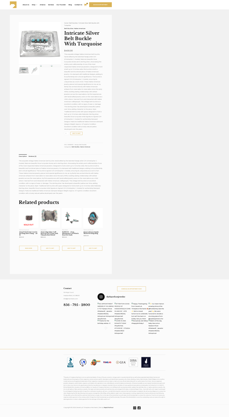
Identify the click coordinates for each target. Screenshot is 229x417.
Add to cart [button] (50, 248)
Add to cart (76, 133)
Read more (28, 248)
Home (66, 23)
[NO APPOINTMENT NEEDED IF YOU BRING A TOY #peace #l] (106, 311)
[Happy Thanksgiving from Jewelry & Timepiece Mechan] (139, 311)
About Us (26, 5)
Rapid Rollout (108, 407)
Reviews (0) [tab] (32, 156)
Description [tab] (23, 156)
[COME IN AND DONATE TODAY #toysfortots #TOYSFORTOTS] (122, 328)
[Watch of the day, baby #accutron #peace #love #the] (156, 328)
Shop (33, 5)
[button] (36, 4)
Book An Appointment (100, 4)
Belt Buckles (73, 23)
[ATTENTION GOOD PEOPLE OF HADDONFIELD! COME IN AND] (122, 311)
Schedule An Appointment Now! (131, 289)
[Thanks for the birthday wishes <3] (106, 328)
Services (51, 5)
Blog (70, 5)
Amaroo (42, 5)
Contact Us (78, 5)
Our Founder (61, 5)
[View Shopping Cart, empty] (86, 5)
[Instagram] (134, 408)
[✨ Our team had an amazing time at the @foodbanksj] (156, 311)
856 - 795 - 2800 (77, 305)
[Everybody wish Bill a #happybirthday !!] (139, 328)
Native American (79, 28)
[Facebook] (139, 408)
